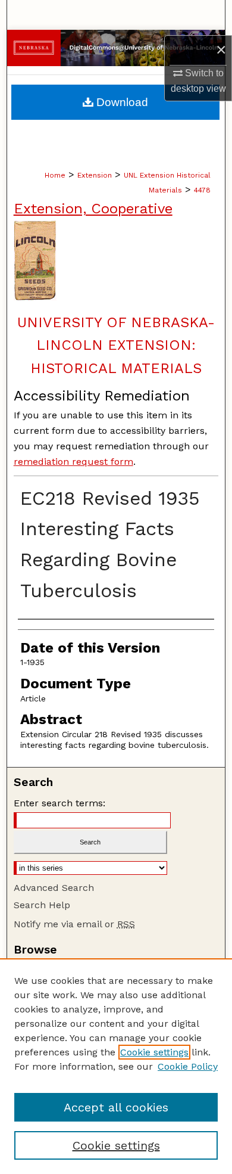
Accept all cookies (116, 1107)
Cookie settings (154, 1052)
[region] (116, 1066)
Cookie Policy (188, 1066)
